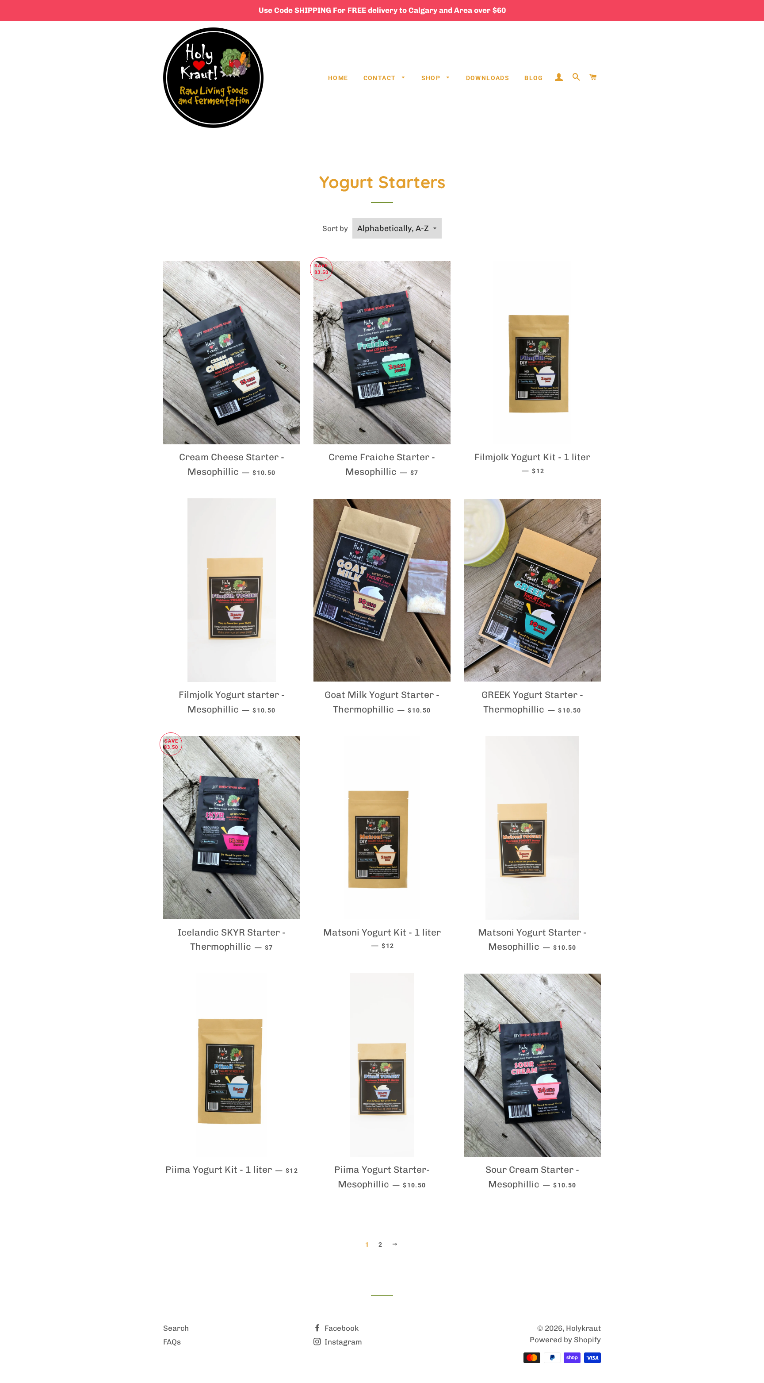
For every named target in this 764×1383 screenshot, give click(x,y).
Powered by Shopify (565, 1339)
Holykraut (583, 1328)
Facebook (341, 1328)
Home (338, 77)
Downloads (488, 77)
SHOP (432, 77)
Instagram (342, 1341)
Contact (380, 77)
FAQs (172, 1341)
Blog (533, 77)
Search (176, 1328)
